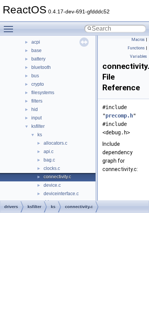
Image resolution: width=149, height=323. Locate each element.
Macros (138, 39)
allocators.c (55, 143)
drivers (11, 206)
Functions (136, 48)
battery (38, 59)
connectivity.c (57, 176)
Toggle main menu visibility (10, 29)
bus (35, 75)
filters (36, 101)
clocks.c (52, 168)
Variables (138, 56)
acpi (35, 42)
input (36, 118)
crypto (37, 84)
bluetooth (41, 67)
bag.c (49, 160)
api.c (48, 151)
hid (34, 109)
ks (39, 134)
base (36, 50)
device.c (52, 185)
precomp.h (119, 116)
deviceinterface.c (61, 193)
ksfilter (38, 126)
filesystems (42, 92)
